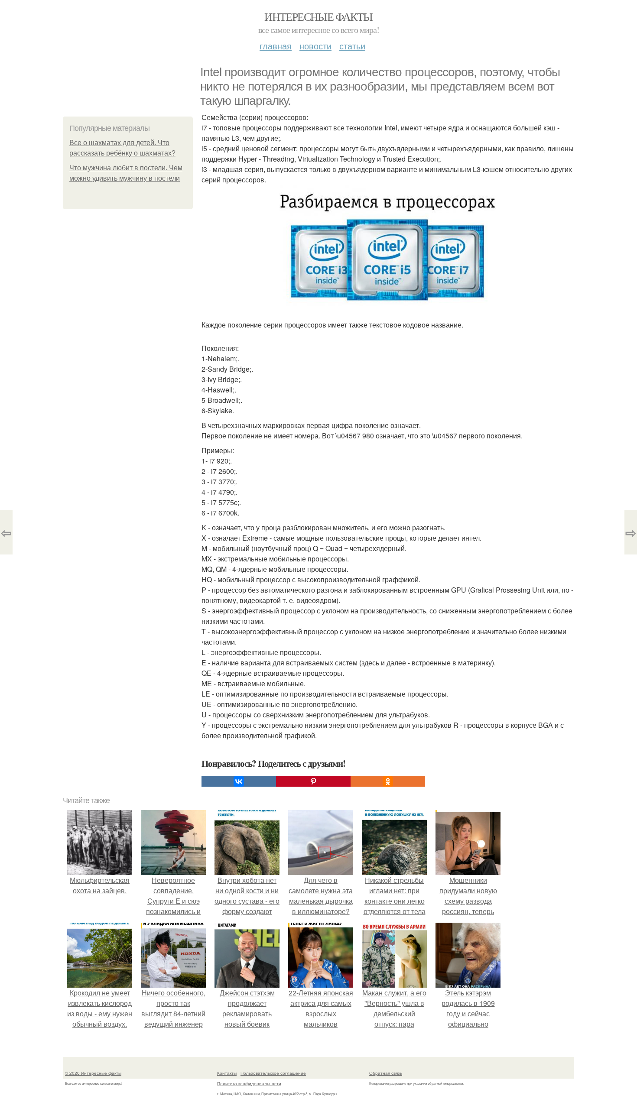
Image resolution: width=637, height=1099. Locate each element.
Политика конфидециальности (249, 1083)
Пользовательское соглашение (273, 1073)
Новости (315, 45)
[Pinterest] (313, 781)
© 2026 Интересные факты (93, 1073)
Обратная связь (385, 1073)
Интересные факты (318, 16)
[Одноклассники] (388, 781)
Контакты (227, 1073)
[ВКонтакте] (239, 781)
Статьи (352, 45)
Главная (276, 45)
